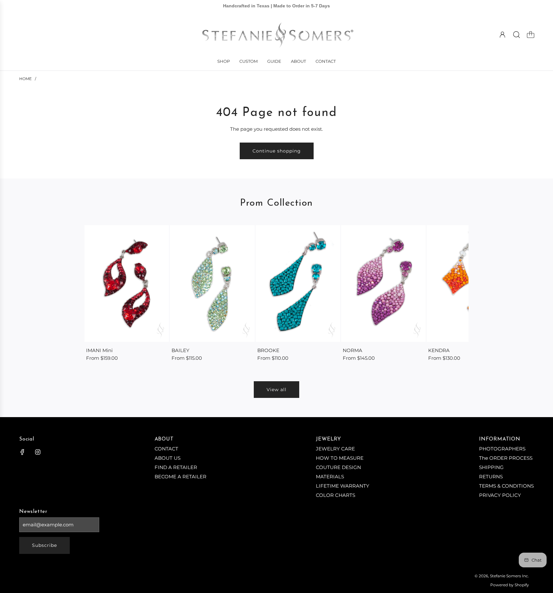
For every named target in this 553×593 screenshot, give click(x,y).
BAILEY (180, 350)
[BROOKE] (298, 283)
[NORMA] (383, 283)
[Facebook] (22, 452)
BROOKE (268, 350)
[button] (100, 294)
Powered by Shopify (509, 584)
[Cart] (531, 35)
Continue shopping (276, 151)
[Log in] (502, 35)
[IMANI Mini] (126, 283)
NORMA (352, 350)
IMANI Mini (99, 350)
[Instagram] (38, 452)
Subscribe (44, 545)
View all (276, 389)
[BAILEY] (212, 283)
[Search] (516, 35)
